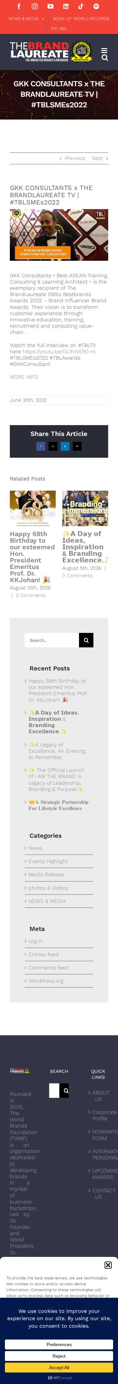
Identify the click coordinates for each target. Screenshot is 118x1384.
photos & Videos (48, 888)
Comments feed (49, 967)
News (35, 848)
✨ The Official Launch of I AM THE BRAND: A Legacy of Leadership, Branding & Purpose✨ (57, 779)
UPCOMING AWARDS (98, 1174)
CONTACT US (98, 1193)
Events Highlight (48, 861)
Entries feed (44, 954)
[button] (108, 1265)
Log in (36, 941)
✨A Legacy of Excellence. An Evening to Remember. (57, 751)
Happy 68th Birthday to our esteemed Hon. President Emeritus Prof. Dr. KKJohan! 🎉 (32, 557)
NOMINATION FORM (98, 1134)
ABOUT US (98, 1096)
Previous (75, 158)
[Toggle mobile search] (105, 57)
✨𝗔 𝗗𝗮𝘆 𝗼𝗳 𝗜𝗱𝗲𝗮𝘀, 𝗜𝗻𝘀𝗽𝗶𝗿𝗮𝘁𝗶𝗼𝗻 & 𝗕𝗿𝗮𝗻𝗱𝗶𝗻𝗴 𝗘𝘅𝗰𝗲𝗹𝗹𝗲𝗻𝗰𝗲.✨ (87, 547)
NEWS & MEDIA (47, 901)
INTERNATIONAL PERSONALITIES (98, 1154)
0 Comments (31, 595)
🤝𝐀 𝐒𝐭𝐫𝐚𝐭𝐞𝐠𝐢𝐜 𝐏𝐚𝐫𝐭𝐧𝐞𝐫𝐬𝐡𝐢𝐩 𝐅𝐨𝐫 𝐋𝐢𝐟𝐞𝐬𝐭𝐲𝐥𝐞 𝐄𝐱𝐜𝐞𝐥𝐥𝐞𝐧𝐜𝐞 (58, 805)
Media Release (46, 874)
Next (97, 158)
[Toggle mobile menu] (104, 50)
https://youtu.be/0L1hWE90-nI (59, 351)
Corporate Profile (98, 1115)
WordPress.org (46, 981)
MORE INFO (24, 377)
